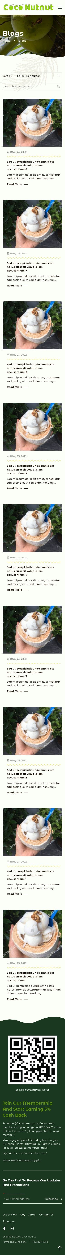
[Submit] (58, 86)
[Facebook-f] (4, 1228)
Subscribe (51, 1199)
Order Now (10, 1214)
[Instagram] (12, 1228)
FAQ (22, 1214)
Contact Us (46, 1214)
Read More (14, 184)
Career (32, 1214)
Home (7, 40)
